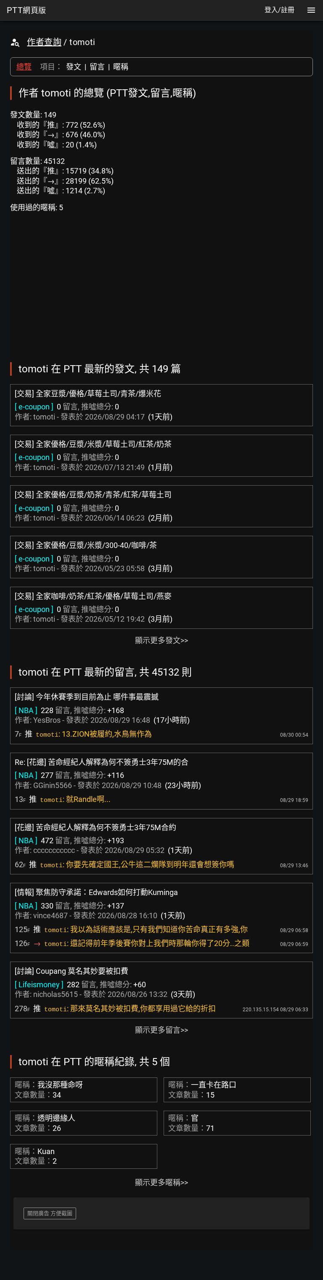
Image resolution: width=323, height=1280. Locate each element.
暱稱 (120, 66)
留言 (97, 66)
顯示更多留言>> (161, 1030)
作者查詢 (44, 42)
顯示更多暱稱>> (161, 1182)
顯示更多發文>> (161, 640)
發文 (73, 66)
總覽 (24, 66)
